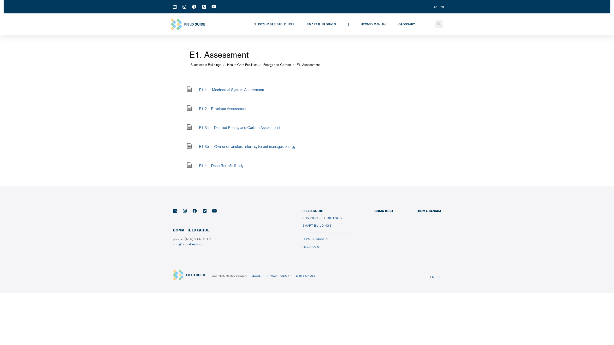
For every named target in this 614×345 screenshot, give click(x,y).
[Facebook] (194, 6)
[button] (439, 24)
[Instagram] (184, 6)
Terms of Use (304, 275)
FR (438, 277)
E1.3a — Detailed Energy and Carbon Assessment (239, 127)
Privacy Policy (277, 275)
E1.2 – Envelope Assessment (223, 108)
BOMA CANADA (429, 211)
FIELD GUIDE (312, 211)
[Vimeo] (204, 6)
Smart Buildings (321, 24)
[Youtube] (214, 6)
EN (432, 277)
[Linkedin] (174, 6)
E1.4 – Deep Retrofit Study (221, 165)
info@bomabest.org (187, 244)
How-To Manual (373, 24)
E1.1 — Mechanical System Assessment (231, 89)
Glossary (406, 24)
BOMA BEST (383, 211)
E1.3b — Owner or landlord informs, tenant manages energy (247, 146)
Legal (256, 275)
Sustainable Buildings (274, 24)
